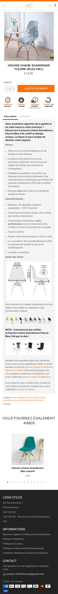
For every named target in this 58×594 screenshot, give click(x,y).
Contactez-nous (10, 507)
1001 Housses (16, 581)
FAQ (5, 521)
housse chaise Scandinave (36, 376)
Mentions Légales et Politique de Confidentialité (26, 534)
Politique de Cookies (13, 543)
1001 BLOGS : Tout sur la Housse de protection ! (26, 516)
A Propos (25, 116)
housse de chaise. (25, 389)
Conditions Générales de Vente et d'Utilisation (25, 553)
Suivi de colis (9, 512)
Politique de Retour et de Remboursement (23, 548)
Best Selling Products (23, 397)
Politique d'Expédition (13, 539)
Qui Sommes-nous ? (13, 502)
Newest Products (36, 400)
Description (10, 116)
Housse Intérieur (21, 400)
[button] (7, 482)
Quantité (8, 83)
